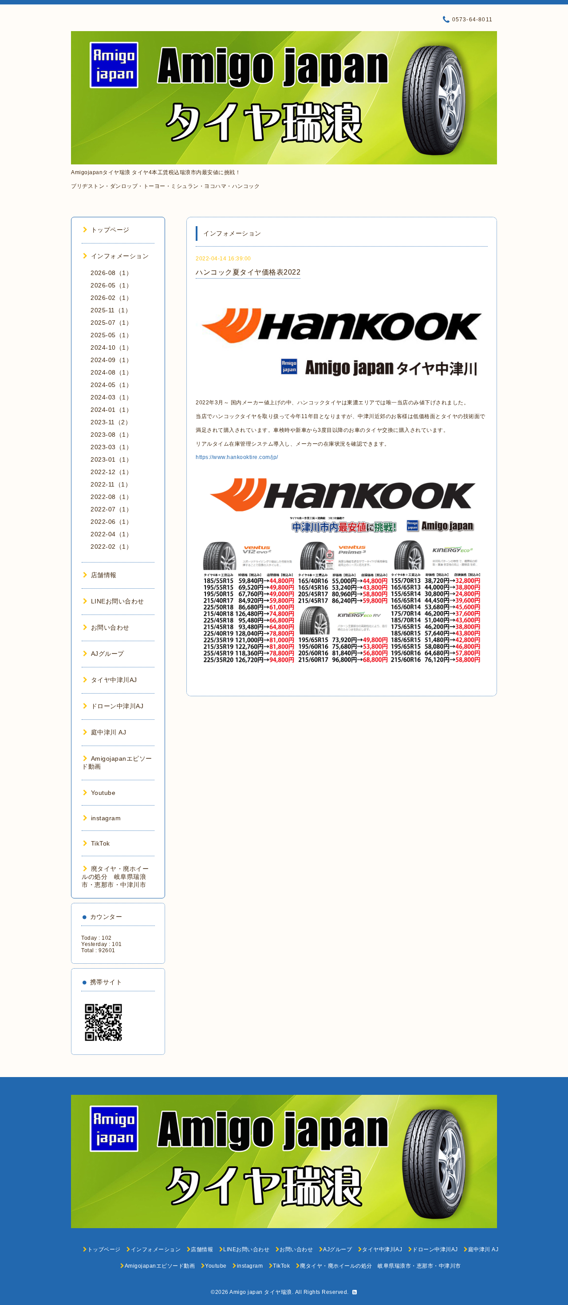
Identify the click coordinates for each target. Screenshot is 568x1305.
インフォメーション (120, 255)
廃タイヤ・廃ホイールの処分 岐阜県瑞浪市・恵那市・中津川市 (115, 876)
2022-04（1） (111, 534)
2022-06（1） (111, 521)
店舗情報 (104, 575)
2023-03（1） (111, 447)
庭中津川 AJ (108, 732)
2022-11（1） (111, 484)
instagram (106, 818)
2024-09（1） (111, 359)
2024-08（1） (111, 372)
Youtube (103, 792)
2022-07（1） (111, 509)
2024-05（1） (111, 384)
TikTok (100, 843)
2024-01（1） (111, 409)
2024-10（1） (111, 347)
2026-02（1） (111, 297)
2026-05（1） (111, 285)
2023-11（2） (111, 422)
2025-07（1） (111, 322)
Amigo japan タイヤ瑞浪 (260, 1292)
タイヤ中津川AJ (114, 679)
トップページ (110, 229)
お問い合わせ (110, 627)
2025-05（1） (111, 335)
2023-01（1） (111, 459)
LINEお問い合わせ (117, 601)
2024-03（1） (111, 397)
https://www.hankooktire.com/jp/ (237, 457)
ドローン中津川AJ (117, 706)
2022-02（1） (111, 546)
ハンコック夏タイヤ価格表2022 (248, 272)
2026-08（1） (111, 272)
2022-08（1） (111, 496)
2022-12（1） (111, 471)
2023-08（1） (111, 434)
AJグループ (107, 653)
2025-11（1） (111, 310)
